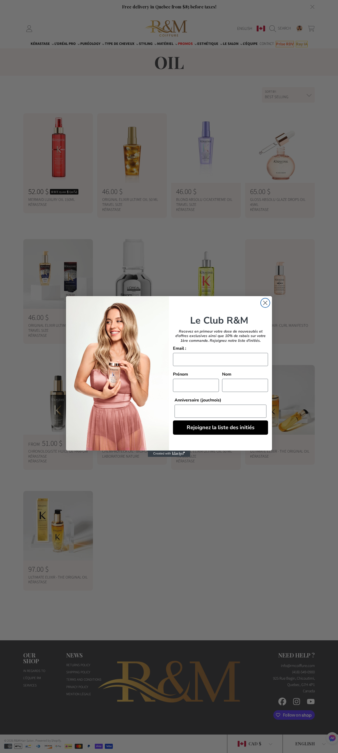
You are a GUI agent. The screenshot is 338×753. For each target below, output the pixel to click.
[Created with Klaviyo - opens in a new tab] (169, 454)
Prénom (180, 374)
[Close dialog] (265, 302)
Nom (226, 374)
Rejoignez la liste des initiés (221, 427)
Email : (179, 348)
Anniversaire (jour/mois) (198, 400)
